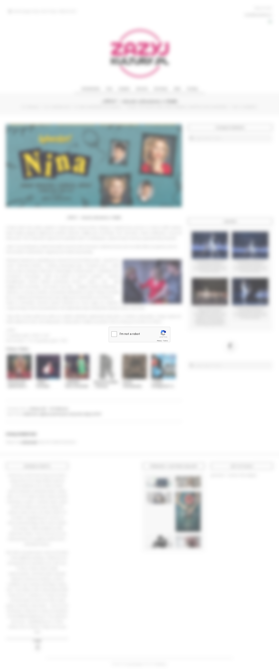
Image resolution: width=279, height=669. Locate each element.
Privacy (159, 341)
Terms (165, 341)
